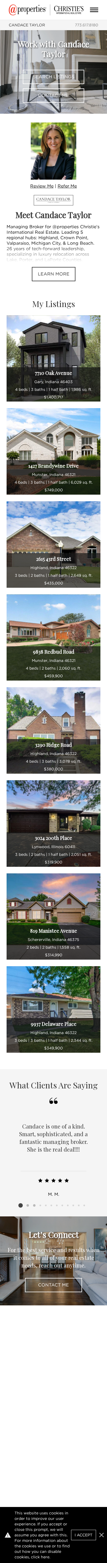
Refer (67, 186)
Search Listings (53, 76)
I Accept (83, 1535)
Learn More (53, 274)
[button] (101, 1535)
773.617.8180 (86, 25)
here (45, 1557)
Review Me (42, 186)
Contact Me (53, 95)
